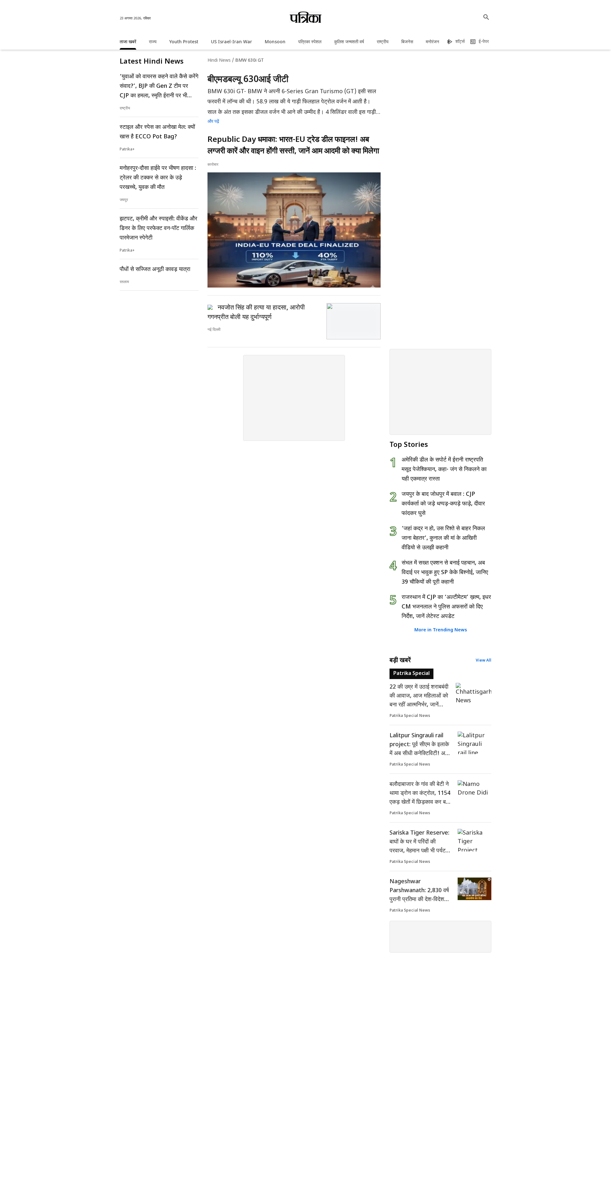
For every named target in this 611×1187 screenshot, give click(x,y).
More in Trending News (440, 630)
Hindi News (219, 61)
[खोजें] (486, 17)
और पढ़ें (213, 122)
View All (483, 660)
